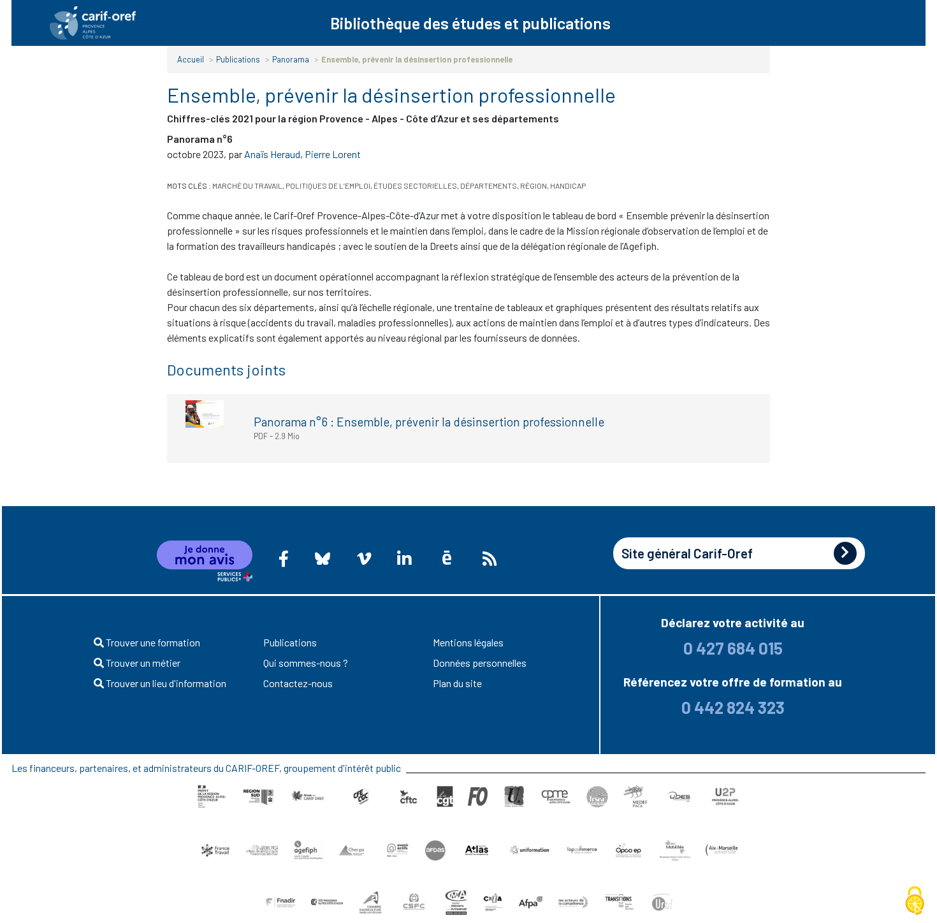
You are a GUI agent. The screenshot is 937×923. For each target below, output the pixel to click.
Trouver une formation (152, 642)
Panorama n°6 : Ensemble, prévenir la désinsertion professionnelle (429, 421)
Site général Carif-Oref (687, 553)
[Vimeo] (364, 558)
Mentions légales (468, 642)
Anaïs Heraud (272, 154)
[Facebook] (283, 558)
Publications (238, 59)
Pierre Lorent (333, 154)
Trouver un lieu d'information (165, 683)
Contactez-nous (298, 683)
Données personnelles (480, 663)
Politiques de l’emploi (328, 185)
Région (533, 185)
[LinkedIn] (404, 558)
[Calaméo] (446, 558)
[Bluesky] (323, 558)
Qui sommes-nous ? (305, 663)
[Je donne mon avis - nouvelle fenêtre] (205, 560)
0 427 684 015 (733, 648)
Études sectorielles (415, 185)
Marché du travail (247, 185)
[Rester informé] (489, 558)
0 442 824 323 (733, 707)
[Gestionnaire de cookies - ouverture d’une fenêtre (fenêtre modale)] (914, 901)
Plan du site (457, 683)
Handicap (568, 185)
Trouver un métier (142, 663)
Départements (488, 185)
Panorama (290, 59)
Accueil (190, 59)
